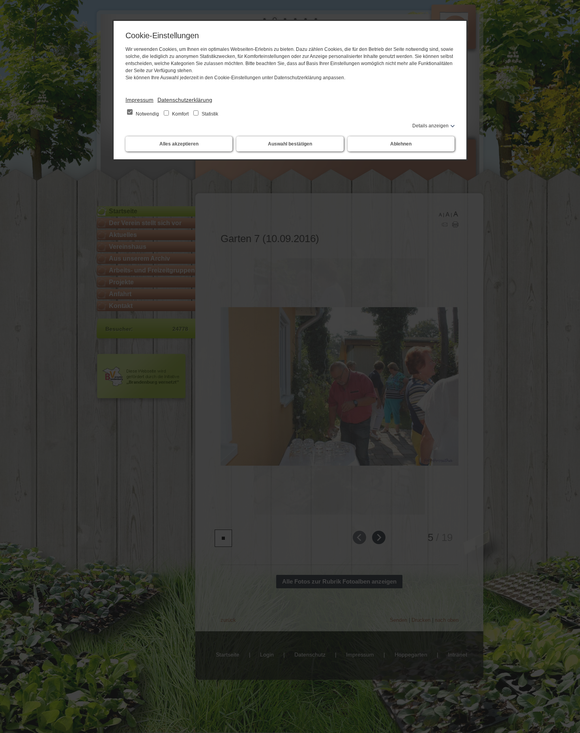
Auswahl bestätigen (290, 144)
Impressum (139, 100)
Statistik (209, 114)
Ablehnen (401, 144)
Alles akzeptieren (178, 144)
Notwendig (147, 114)
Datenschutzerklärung (184, 100)
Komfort (180, 114)
